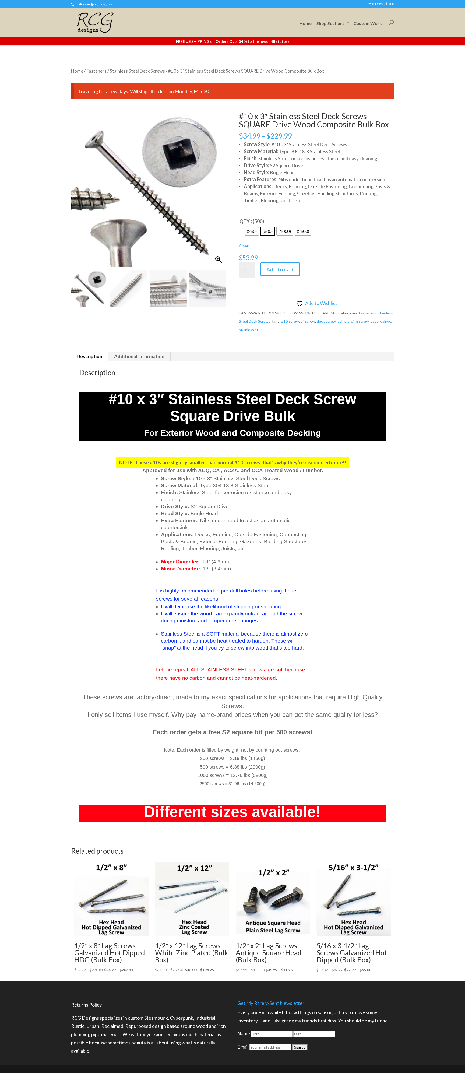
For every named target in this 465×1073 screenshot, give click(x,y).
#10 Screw (290, 321)
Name (243, 1033)
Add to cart (280, 269)
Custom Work (368, 23)
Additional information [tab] (139, 356)
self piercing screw (353, 321)
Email (243, 1047)
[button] (219, 192)
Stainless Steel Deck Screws (137, 71)
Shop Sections (330, 23)
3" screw (308, 321)
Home (306, 23)
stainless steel (251, 329)
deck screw (326, 321)
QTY (244, 221)
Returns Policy (86, 1005)
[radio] (252, 231)
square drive (381, 321)
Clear (244, 245)
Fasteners (96, 71)
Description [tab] (89, 356)
